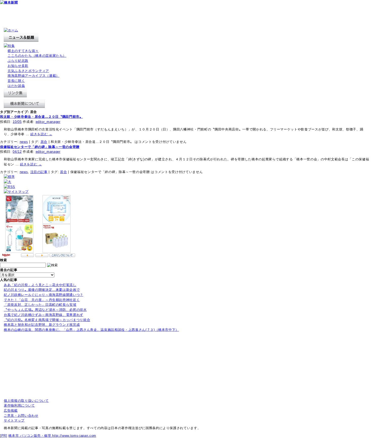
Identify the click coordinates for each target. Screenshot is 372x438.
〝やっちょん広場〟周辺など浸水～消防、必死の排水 (45, 310)
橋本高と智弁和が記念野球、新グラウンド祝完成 (42, 325)
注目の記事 (39, 172)
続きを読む (41, 134)
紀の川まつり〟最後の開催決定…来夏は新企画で (42, 290)
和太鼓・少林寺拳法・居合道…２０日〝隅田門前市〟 (41, 117)
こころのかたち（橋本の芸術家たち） (37, 56)
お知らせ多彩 (18, 66)
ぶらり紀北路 (18, 61)
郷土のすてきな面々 (23, 51)
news (24, 142)
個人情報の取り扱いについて (26, 401)
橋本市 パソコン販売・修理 (30, 435)
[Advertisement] (92, 16)
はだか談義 (16, 86)
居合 (43, 142)
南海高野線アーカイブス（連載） (33, 76)
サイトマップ (14, 420)
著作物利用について (19, 405)
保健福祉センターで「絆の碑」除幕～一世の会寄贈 (39, 147)
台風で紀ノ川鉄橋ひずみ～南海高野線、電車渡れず (43, 315)
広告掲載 (11, 410)
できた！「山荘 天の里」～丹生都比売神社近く (42, 300)
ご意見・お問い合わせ (21, 415)
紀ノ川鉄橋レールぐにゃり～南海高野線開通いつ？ (43, 295)
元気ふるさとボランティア (28, 71)
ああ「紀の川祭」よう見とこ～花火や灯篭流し (40, 285)
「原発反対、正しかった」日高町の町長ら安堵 (40, 305)
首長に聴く (16, 81)
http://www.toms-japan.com (74, 435)
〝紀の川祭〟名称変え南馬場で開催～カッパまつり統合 (47, 320)
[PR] (3, 435)
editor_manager (48, 122)
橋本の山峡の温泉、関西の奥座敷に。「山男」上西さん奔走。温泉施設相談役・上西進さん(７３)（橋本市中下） (91, 330)
